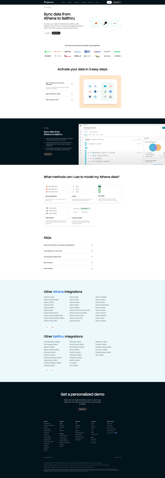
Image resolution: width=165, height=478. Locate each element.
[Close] (23, 457)
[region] (13, 466)
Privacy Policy (13, 463)
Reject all (13, 469)
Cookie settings (13, 472)
